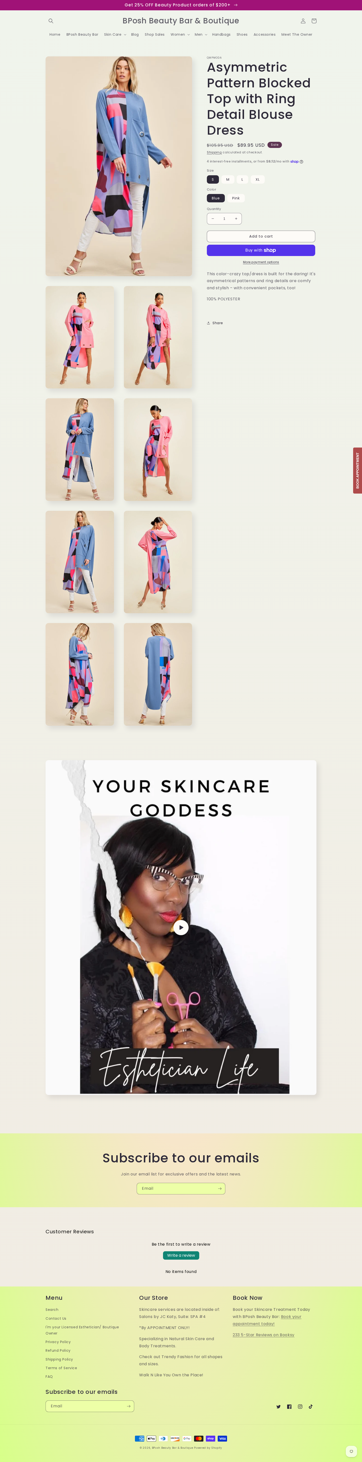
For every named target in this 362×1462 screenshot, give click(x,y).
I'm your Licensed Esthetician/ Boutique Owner (82, 1330)
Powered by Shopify (208, 1448)
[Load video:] (181, 927)
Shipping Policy (59, 1359)
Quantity (214, 209)
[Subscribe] (219, 1188)
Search (52, 1309)
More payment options (261, 262)
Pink (236, 198)
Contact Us (56, 1318)
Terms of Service (61, 1368)
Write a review (181, 1255)
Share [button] (218, 323)
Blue (216, 198)
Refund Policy (58, 1350)
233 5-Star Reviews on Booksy (264, 1335)
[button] (51, 21)
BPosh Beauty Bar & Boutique (172, 1448)
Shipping (214, 152)
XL (258, 179)
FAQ (49, 1376)
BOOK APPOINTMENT (358, 470)
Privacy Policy (58, 1341)
